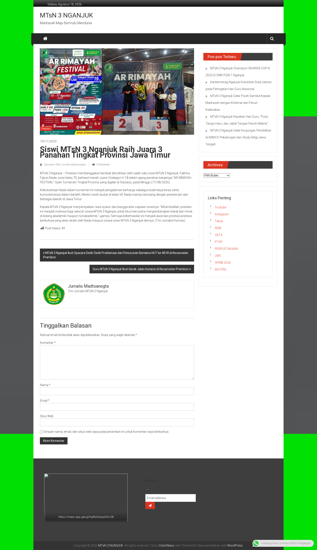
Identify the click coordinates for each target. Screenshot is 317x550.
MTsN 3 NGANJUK (66, 15)
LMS (218, 255)
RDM (218, 228)
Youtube (220, 207)
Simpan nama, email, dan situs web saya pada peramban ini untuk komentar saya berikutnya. (106, 431)
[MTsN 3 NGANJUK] (45, 38)
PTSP (219, 242)
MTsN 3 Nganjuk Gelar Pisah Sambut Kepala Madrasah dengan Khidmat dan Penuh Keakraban (238, 102)
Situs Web (46, 416)
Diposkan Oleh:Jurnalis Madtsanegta (64, 164)
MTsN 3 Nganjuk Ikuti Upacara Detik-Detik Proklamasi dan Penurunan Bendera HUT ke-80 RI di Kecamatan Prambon (115, 255)
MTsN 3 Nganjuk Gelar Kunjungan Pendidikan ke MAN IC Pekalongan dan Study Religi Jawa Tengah (238, 137)
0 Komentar (103, 164)
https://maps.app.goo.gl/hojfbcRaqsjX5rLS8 (85, 516)
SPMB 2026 (223, 262)
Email (45, 400)
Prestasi (46, 128)
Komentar (48, 342)
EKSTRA (220, 269)
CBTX (219, 235)
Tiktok (219, 221)
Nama (45, 385)
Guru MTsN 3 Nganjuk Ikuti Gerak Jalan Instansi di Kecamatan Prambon (141, 269)
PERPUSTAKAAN (226, 248)
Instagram (222, 214)
